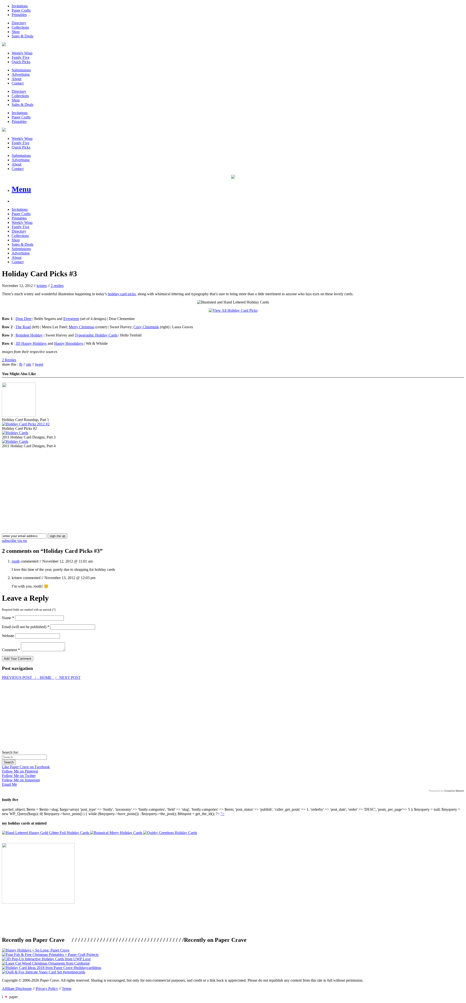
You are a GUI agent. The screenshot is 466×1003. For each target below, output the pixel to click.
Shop (16, 32)
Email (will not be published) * (25, 627)
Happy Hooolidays (68, 343)
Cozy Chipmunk (146, 327)
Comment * (11, 650)
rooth (16, 561)
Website (8, 636)
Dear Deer (24, 319)
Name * (8, 618)
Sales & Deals (22, 36)
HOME (45, 677)
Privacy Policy (47, 988)
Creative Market (454, 790)
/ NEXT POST (68, 677)
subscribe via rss (14, 541)
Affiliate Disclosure (17, 988)
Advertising (21, 74)
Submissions (21, 70)
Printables (19, 15)
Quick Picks (21, 62)
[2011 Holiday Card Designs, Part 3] (15, 433)
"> (223, 814)
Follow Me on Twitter (19, 776)
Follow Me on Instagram (21, 780)
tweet (39, 364)
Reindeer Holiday (29, 335)
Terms (66, 988)
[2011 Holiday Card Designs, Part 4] (15, 441)
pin (28, 364)
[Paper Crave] (4, 45)
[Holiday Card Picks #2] (26, 424)
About (16, 79)
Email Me (9, 784)
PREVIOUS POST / (19, 677)
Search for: (10, 752)
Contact (18, 83)
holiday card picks (122, 294)
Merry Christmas (81, 327)
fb (20, 364)
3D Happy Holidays (31, 343)
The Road (23, 327)
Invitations (20, 6)
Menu (21, 189)
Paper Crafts (21, 10)
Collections (20, 27)
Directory (19, 23)
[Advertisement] (42, 482)
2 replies (57, 286)
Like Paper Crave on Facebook (26, 767)
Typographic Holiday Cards (96, 335)
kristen (42, 286)
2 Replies (9, 360)
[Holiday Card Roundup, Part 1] (19, 415)
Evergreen (71, 319)
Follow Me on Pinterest (20, 771)
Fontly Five (20, 57)
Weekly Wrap (22, 53)
